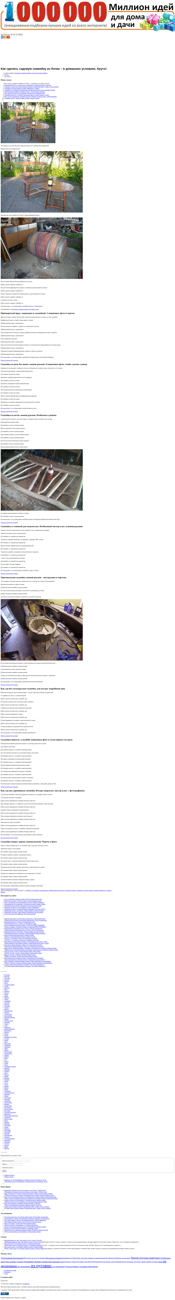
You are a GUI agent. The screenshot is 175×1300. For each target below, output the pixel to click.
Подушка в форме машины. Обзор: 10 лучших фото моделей (23, 945)
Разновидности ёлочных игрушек (127, 1262)
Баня (5, 1073)
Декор (6, 999)
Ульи (5, 989)
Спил (6, 1065)
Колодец (7, 988)
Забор (6, 994)
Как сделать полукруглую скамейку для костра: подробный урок (24, 93)
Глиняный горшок (10, 1066)
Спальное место (9, 1093)
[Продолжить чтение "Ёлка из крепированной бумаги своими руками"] (19, 936)
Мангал (6, 1032)
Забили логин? (9, 1177)
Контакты (7, 1272)
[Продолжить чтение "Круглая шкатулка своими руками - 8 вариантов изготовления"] (24, 959)
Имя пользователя (7, 1161)
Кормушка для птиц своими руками (86, 1258)
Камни (6, 1061)
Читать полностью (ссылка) (9, 360)
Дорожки (7, 1006)
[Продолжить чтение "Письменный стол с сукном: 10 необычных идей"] (20, 923)
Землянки (7, 1047)
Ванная (6, 1078)
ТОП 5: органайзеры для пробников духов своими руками (22, 1231)
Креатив (7, 1129)
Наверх (3, 892)
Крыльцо (7, 1142)
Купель (6, 1075)
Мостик (6, 1148)
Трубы (6, 986)
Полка (6, 1050)
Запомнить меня (7, 1167)
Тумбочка (7, 1117)
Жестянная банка (9, 1017)
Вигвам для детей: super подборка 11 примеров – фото (21, 1228)
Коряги (6, 1055)
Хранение (7, 1091)
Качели (6, 1012)
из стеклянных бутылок (62, 1266)
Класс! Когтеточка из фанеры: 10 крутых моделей (19, 914)
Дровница (7, 1045)
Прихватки (97, 1262)
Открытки (7, 1101)
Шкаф (6, 1076)
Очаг (5, 1042)
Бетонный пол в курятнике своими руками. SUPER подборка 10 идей (26, 1230)
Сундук (6, 1143)
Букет (6, 1120)
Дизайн (6, 1071)
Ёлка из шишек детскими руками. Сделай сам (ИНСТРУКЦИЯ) (24, 925)
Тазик (6, 1063)
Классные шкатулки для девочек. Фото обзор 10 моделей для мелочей (26, 1217)
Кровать (6, 1079)
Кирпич (6, 991)
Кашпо (6, 1019)
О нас (6, 1273)
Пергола (7, 1070)
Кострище (7, 1043)
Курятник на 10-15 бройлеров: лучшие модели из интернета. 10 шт (25, 1180)
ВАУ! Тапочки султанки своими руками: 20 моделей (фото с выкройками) (27, 961)
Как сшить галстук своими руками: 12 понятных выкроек (22, 1243)
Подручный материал (11, 1115)
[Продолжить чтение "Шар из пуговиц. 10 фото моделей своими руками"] (20, 956)
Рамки (6, 1096)
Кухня (6, 1035)
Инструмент (8, 1052)
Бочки (6, 1040)
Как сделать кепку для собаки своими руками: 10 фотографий (23, 1247)
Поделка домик (70, 1262)
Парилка (7, 1124)
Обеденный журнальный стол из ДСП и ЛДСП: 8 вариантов (23, 928)
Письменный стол (56, 1262)
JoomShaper (26, 1284)
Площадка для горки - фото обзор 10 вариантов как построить (23, 912)
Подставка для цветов (84, 1262)
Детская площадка (10, 1112)
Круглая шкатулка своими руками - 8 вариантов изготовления (23, 958)
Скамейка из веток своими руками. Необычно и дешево (21, 88)
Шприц (6, 1122)
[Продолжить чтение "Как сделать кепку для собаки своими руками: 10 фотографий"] (24, 1248)
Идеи (6, 983)
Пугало (6, 993)
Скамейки (7, 1001)
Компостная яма (9, 1029)
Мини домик (8, 1119)
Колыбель (7, 1140)
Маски (6, 1088)
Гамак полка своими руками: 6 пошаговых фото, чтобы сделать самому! (26, 1206)
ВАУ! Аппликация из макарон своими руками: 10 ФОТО (22, 1203)
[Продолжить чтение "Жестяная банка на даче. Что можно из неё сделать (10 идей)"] (24, 1242)
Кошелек (112, 1258)
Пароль (4, 1164)
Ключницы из (67, 1258)
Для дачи (7, 978)
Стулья (6, 1038)
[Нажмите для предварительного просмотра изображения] (28, 142)
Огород (6, 1007)
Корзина (7, 1068)
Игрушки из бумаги (53, 1258)
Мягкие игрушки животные (146, 1258)
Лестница (7, 1132)
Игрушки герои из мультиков (35, 1258)
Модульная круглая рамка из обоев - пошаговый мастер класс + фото (25, 941)
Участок (6, 1002)
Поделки (7, 1022)
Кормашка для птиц (10, 1037)
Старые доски (8, 1020)
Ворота (6, 1009)
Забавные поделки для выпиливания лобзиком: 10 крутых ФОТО (24, 909)
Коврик (6, 1104)
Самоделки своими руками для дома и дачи (24, 309)
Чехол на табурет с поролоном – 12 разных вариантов (21, 1225)
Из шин (6, 980)
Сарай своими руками (149, 1262)
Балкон (6, 1086)
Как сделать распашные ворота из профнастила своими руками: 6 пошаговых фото (30, 1197)
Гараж (6, 1127)
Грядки (6, 981)
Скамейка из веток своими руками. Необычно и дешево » (94, 890)
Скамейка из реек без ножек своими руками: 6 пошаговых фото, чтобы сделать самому (31, 87)
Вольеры (7, 1094)
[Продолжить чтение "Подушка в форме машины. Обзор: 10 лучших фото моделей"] (23, 946)
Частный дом (8, 1011)
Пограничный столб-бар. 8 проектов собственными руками (23, 906)
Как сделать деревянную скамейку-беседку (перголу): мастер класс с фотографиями (30, 96)
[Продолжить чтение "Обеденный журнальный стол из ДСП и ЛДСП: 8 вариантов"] (24, 930)
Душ (5, 1025)
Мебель (6, 998)
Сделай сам (7, 1014)
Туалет (6, 1024)
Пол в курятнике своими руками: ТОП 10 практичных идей (23, 899)
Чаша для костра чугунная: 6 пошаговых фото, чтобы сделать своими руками (28, 1193)
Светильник (8, 1053)
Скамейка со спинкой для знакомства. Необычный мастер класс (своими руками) (29, 90)
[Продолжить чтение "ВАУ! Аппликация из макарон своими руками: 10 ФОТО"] (23, 1205)
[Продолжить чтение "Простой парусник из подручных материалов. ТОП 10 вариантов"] (25, 920)
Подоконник (8, 1135)
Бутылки (7, 975)
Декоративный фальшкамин (12, 1258)
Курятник (7, 1027)
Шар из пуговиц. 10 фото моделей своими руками (20, 955)
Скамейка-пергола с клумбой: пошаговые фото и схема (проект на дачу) (26, 95)
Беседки (6, 976)
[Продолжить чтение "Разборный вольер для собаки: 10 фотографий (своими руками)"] (24, 933)
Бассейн (6, 1133)
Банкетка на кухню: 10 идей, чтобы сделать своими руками (22, 901)
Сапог (6, 1084)
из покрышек (24, 1266)
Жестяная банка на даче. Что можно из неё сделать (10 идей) (23, 1240)
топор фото (92, 1266)
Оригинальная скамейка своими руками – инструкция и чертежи (24, 91)
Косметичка (104, 1258)
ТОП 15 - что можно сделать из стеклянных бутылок (20, 938)
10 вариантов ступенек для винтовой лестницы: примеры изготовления (26, 1218)
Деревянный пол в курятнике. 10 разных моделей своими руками (24, 904)
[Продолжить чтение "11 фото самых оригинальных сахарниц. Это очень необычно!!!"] (24, 966)
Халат (160, 1262)
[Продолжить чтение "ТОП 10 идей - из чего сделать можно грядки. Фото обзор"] (23, 953)
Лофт (6, 1048)
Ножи (6, 1089)
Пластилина (8, 1102)
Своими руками (9, 984)
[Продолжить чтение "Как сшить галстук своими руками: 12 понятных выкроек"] (23, 1245)
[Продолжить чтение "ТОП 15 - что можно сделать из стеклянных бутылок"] (21, 940)
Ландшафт (7, 1130)
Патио (6, 1034)
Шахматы (7, 1114)
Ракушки (7, 1099)
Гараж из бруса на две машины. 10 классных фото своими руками (24, 1200)
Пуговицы (7, 1097)
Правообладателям (10, 1270)
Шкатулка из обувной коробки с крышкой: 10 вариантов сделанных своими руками (30, 948)
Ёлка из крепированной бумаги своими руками (19, 935)
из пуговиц (42, 1265)
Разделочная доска (108, 1262)
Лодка (6, 1081)
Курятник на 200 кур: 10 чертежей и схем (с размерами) (21, 907)
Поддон (6, 1004)
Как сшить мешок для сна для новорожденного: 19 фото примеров (25, 1220)
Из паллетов (8, 1016)
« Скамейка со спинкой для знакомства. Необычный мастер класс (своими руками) (50, 890)
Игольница (7, 1107)
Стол (5, 1083)
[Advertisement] (87, 52)
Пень (6, 1058)
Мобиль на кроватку (123, 1258)
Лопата (6, 1145)
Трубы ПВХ (8, 1106)
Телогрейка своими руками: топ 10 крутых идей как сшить (22, 1222)
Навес (6, 1147)
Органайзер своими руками (35, 1262)
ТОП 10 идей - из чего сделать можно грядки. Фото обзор (22, 951)
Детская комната (9, 1138)
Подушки (7, 1111)
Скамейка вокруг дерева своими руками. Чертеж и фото (21, 98)
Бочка (6, 996)
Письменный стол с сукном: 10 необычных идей (19, 922)
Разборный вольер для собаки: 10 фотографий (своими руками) (24, 910)
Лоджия (6, 1137)
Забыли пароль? (9, 1175)
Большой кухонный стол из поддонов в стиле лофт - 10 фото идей (24, 1190)
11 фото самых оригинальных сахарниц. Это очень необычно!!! (24, 964)
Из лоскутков (8, 1109)
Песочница (7, 1030)
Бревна (6, 1057)
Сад (5, 1060)
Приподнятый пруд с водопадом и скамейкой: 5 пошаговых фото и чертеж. (27, 85)
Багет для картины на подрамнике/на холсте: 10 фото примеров (24, 902)
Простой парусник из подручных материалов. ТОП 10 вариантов (24, 918)
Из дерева (7, 1125)
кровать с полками (79, 1267)
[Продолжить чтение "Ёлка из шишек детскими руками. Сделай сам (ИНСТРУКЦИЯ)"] (25, 927)
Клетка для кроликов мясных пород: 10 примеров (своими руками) (25, 1227)
